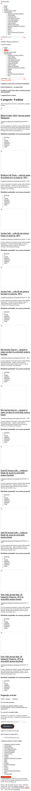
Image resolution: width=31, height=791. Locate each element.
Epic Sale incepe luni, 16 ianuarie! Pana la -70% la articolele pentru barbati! (12, 658)
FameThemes (16, 789)
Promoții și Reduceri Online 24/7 (10, 41)
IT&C (5, 7)
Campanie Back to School (8, 95)
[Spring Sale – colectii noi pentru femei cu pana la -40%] (14, 229)
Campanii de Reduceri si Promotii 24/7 (11, 121)
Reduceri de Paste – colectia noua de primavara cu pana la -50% (15, 176)
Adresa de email (5, 721)
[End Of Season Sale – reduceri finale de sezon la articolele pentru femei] (14, 529)
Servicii (10, 31)
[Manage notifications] (27, 787)
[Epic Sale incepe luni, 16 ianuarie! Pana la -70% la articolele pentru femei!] (14, 591)
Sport (9, 34)
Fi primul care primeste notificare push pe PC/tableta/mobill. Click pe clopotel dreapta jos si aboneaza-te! (14, 707)
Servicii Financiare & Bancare (16, 32)
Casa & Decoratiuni (13, 20)
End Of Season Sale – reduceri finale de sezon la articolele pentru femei (14, 534)
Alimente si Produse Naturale (16, 13)
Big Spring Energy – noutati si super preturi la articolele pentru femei (15, 412)
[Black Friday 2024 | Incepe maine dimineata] (9, 112)
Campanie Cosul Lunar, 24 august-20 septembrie (15, 83)
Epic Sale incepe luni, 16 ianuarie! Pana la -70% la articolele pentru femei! (12, 596)
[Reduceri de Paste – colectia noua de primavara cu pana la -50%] (14, 171)
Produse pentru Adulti (10, 10)
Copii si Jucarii (12, 23)
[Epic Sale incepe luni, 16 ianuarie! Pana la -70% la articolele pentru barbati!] (14, 653)
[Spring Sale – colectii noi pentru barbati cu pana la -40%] (14, 288)
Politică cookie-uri (19, 786)
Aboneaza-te (7, 726)
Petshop (10, 27)
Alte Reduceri (8, 12)
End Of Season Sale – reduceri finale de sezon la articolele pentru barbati (14, 472)
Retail (9, 29)
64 (15, 699)
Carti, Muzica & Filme (14, 18)
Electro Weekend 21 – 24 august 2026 (11, 87)
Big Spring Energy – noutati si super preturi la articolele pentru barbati (15, 351)
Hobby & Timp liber (13, 24)
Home (5, 6)
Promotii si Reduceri (9, 764)
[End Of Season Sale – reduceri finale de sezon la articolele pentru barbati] (14, 467)
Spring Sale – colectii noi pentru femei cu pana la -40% (15, 234)
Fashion (6, 9)
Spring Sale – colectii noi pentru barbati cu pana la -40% (15, 292)
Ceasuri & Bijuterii (13, 21)
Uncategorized (8, 774)
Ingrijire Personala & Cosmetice (16, 26)
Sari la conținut (5, 1)
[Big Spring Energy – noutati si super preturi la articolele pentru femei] (14, 406)
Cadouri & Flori (12, 17)
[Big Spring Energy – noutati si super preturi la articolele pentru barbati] (14, 346)
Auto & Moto (11, 15)
